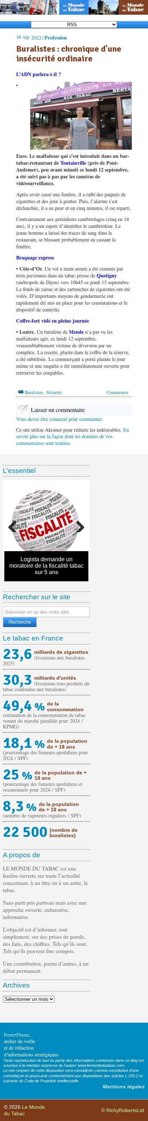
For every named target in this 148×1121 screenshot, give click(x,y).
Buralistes (34, 392)
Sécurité (54, 392)
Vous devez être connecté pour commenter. (59, 419)
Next (77, 525)
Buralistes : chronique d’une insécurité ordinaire (68, 53)
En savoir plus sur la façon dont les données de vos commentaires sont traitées (72, 436)
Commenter (117, 392)
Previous (15, 525)
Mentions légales (124, 1086)
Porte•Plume (16, 1034)
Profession (56, 37)
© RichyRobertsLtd (122, 1110)
